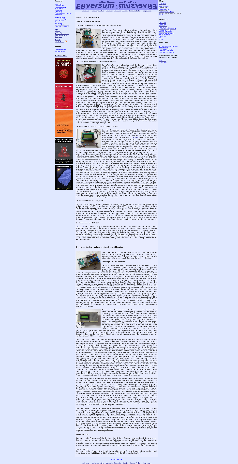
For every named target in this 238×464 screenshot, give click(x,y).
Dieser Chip (80, 227)
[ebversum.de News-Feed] (66, 42)
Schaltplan (134, 137)
